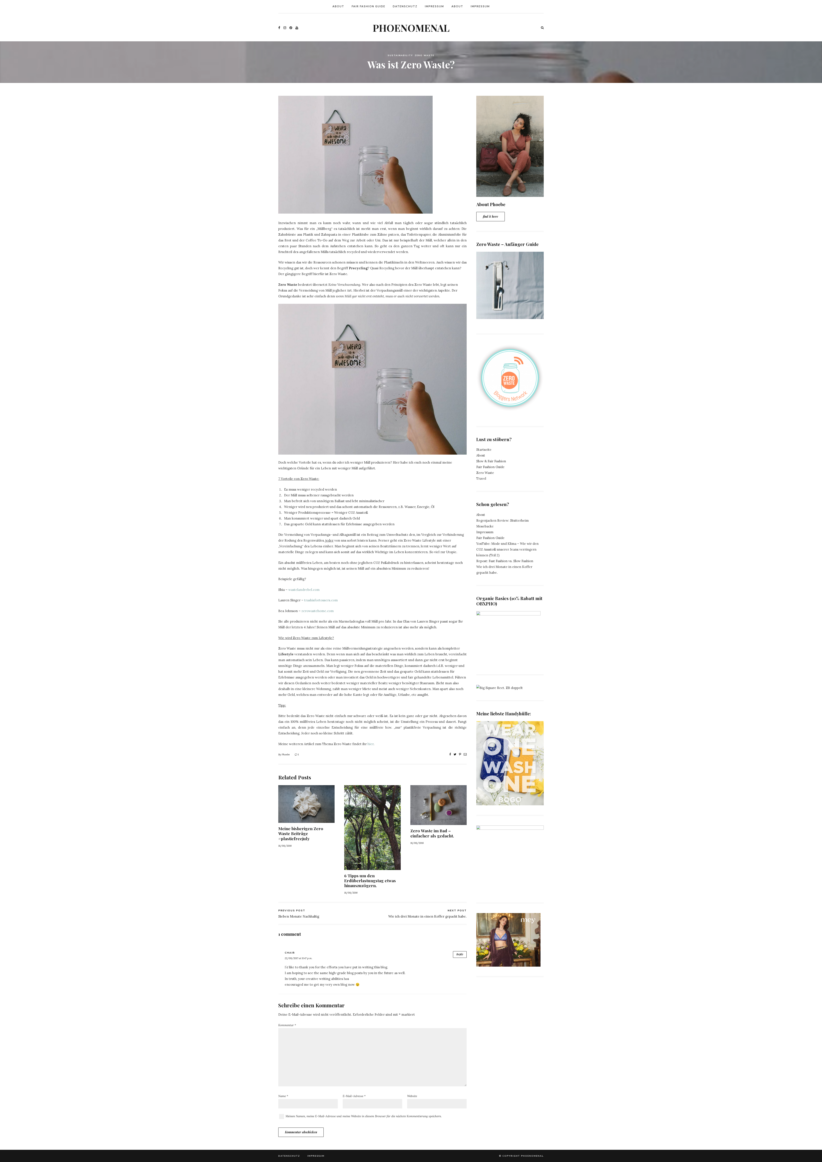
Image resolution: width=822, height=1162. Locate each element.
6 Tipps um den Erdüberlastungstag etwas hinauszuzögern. (370, 880)
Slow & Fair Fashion (491, 461)
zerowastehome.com (317, 611)
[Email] (465, 754)
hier (371, 744)
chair (290, 952)
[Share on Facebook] (450, 754)
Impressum (434, 6)
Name (283, 1096)
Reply (459, 954)
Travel (481, 478)
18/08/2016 (285, 845)
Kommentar (287, 1025)
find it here (490, 216)
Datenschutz (405, 6)
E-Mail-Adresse (354, 1096)
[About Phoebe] (510, 194)
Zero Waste (424, 55)
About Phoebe (490, 204)
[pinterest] (290, 27)
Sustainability (400, 55)
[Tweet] (455, 754)
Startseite (483, 450)
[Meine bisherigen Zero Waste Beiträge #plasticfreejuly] (306, 820)
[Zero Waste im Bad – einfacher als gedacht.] (438, 822)
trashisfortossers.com (321, 600)
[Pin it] (460, 754)
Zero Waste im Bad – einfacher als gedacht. (432, 833)
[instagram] (284, 27)
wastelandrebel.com (304, 590)
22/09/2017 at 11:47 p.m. (298, 958)
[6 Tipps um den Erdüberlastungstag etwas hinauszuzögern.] (372, 867)
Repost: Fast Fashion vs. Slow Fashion (504, 561)
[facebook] (279, 27)
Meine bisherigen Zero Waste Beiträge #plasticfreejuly (300, 833)
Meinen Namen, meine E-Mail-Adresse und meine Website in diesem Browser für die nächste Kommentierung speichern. (364, 1116)
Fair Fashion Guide (368, 6)
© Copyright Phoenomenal (521, 1156)
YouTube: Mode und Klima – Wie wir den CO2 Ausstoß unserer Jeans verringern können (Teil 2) (507, 549)
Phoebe (286, 754)
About (338, 6)
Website (412, 1096)
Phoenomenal (411, 27)
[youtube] (296, 27)
